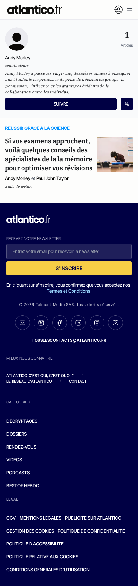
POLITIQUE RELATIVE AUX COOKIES (42, 556)
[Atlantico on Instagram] (97, 322)
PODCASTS (18, 472)
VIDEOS (14, 459)
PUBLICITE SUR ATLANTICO (93, 518)
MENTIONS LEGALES (40, 518)
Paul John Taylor (52, 178)
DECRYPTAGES (21, 421)
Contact (78, 381)
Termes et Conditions (68, 291)
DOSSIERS (16, 434)
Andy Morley (17, 178)
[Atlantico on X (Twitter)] (41, 322)
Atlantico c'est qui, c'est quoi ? (40, 375)
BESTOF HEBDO (22, 485)
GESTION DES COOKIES (30, 531)
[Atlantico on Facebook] (59, 322)
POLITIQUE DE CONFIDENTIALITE (91, 531)
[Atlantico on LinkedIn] (78, 322)
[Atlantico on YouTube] (115, 322)
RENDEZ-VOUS (21, 446)
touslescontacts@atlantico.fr (69, 340)
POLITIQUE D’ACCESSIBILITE (35, 543)
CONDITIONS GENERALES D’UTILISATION (48, 569)
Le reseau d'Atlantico (29, 381)
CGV (11, 518)
